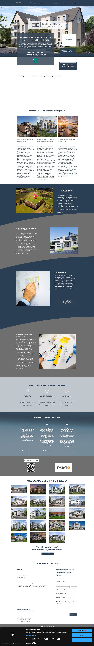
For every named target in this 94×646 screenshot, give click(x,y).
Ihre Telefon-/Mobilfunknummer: (64, 597)
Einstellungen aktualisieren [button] (68, 76)
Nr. (71, 585)
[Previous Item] (2, 30)
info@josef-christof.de (26, 618)
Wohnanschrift (59, 585)
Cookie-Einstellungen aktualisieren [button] (69, 38)
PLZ (57, 589)
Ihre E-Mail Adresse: (61, 593)
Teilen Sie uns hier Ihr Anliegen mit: (64, 601)
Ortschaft (66, 589)
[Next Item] (92, 30)
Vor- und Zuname (60, 581)
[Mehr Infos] (69, 36)
